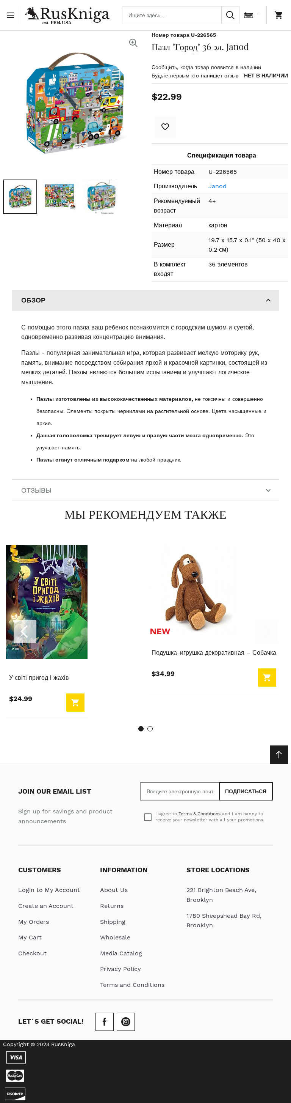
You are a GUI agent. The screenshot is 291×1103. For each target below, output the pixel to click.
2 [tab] (150, 728)
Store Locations (218, 870)
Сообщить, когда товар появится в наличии (206, 67)
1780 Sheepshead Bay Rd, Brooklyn (223, 920)
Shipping (112, 921)
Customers (39, 870)
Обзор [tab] (33, 300)
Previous (25, 631)
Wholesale (115, 937)
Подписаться (246, 791)
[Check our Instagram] (126, 1022)
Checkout (32, 953)
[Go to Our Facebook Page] (104, 1022)
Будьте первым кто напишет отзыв (195, 75)
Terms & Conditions (199, 813)
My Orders (33, 921)
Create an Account (46, 905)
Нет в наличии (266, 75)
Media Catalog (121, 953)
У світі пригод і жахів (39, 677)
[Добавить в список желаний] (165, 126)
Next (266, 631)
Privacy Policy (120, 968)
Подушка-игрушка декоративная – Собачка (214, 652)
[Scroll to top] (279, 754)
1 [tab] (141, 728)
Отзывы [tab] (36, 490)
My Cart (30, 937)
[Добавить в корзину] (75, 702)
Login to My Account (49, 889)
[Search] (230, 15)
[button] (20, 197)
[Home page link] (67, 15)
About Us (114, 889)
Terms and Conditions (132, 984)
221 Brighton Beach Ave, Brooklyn (221, 894)
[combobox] (180, 15)
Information (123, 870)
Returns (112, 905)
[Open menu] (12, 15)
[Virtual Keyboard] (248, 15)
